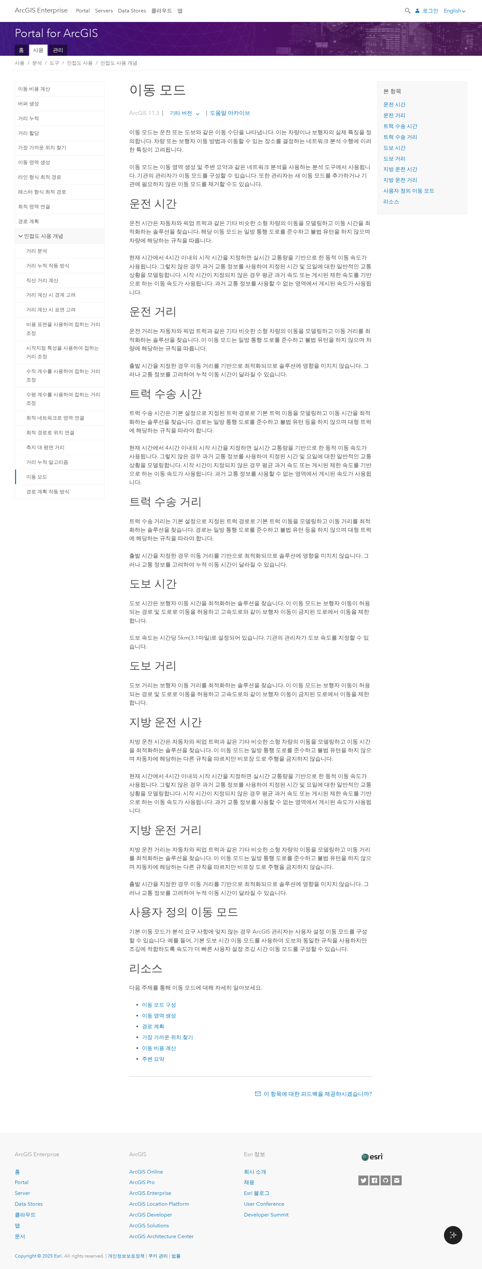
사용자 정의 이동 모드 (408, 191)
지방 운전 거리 (400, 180)
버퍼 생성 (28, 104)
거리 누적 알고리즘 (47, 462)
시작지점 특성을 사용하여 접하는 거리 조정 (62, 352)
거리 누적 (28, 118)
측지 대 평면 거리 (45, 447)
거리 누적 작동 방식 (48, 266)
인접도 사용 (80, 63)
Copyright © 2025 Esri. (39, 1256)
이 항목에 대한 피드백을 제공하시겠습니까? (318, 1094)
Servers (104, 11)
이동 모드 (36, 477)
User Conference (264, 1204)
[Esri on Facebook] (374, 1180)
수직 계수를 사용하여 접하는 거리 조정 (63, 375)
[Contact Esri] (397, 1180)
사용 (38, 50)
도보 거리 (394, 158)
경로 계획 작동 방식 (48, 492)
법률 (176, 1256)
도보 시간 (394, 148)
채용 (249, 1182)
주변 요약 (153, 1059)
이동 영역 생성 (34, 162)
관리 (58, 50)
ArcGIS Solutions (149, 1225)
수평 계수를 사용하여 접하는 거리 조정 (63, 399)
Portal (83, 11)
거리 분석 (36, 251)
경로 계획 (28, 221)
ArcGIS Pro (142, 1182)
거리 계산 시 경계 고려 (51, 295)
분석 (37, 63)
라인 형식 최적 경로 (39, 177)
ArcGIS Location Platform (159, 1204)
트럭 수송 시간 (400, 126)
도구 (54, 63)
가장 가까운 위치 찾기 (42, 148)
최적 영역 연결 (34, 207)
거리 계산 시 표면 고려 (51, 310)
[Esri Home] (371, 1157)
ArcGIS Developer (150, 1215)
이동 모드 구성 (159, 1005)
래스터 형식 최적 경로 (42, 192)
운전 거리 (394, 115)
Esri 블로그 (257, 1193)
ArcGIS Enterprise (41, 10)
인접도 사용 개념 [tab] (43, 236)
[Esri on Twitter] (363, 1180)
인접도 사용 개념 (118, 63)
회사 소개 (255, 1172)
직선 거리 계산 (42, 280)
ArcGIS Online (146, 1172)
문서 (20, 1236)
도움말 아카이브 (229, 113)
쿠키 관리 (158, 1256)
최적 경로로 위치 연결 (50, 433)
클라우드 (161, 11)
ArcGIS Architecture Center (161, 1236)
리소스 (391, 201)
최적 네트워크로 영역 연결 (55, 418)
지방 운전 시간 (400, 169)
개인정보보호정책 (126, 1256)
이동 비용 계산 (34, 89)
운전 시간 (394, 104)
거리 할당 (28, 133)
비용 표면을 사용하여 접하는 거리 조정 (63, 328)
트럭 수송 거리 (400, 137)
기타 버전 (181, 113)
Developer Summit (266, 1215)
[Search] (408, 10)
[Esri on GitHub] (386, 1180)
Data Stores (132, 11)
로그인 (430, 11)
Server (22, 1193)
